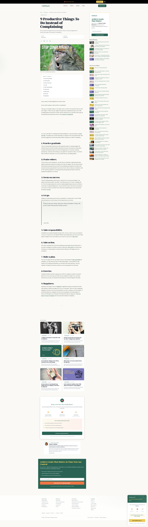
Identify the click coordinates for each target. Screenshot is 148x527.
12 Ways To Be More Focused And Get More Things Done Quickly (72, 338)
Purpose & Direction (75, 503)
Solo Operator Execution (76, 508)
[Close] (105, 2)
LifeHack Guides (44, 500)
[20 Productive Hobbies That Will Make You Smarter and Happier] (73, 374)
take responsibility (76, 259)
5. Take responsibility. (47, 87)
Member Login (93, 508)
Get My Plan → (99, 1)
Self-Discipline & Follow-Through (77, 501)
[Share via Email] (50, 41)
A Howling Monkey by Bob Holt (50, 71)
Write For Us (93, 506)
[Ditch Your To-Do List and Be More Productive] (73, 351)
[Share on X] (47, 41)
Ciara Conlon (43, 37)
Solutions (77, 5)
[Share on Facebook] (41, 41)
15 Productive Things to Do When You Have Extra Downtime (50, 361)
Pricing (83, 5)
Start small (70, 247)
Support (92, 509)
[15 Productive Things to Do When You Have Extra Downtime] (51, 351)
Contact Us (93, 501)
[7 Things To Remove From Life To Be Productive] (51, 328)
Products (71, 5)
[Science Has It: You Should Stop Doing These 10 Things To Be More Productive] (51, 374)
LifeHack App (58, 500)
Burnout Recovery (75, 500)
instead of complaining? (67, 114)
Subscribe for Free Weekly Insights (62, 483)
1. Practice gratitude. (47, 78)
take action (75, 236)
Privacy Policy (96, 517)
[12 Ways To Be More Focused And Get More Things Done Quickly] (73, 328)
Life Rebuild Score (45, 501)
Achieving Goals (44, 506)
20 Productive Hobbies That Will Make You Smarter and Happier (72, 384)
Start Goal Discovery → (137, 520)
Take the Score (102, 5)
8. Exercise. (45, 93)
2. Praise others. (46, 80)
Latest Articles (93, 503)
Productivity (46, 12)
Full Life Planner (58, 503)
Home (41, 12)
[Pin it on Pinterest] (44, 41)
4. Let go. (45, 85)
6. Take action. (46, 89)
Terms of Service (90, 517)
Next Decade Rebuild (75, 506)
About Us (92, 500)
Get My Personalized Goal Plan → (62, 433)
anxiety (45, 205)
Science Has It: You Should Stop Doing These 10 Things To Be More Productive (50, 385)
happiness (59, 286)
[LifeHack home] (46, 6)
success (49, 189)
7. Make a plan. (46, 91)
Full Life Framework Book (60, 501)
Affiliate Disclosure (103, 517)
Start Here (65, 5)
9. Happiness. (46, 95)
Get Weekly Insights (100, 34)
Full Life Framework (45, 503)
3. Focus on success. (47, 82)
